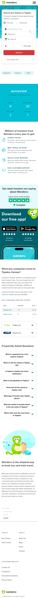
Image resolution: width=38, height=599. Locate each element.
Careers (22, 551)
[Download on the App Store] (9, 228)
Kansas (5, 515)
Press (21, 547)
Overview (6, 73)
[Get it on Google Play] (28, 228)
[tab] (9, 24)
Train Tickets (6, 542)
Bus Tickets (5, 508)
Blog (20, 542)
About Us (22, 538)
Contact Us (6, 567)
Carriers (17, 73)
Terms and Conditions (10, 576)
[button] (34, 3)
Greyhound (7, 314)
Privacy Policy (7, 580)
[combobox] (19, 29)
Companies (6, 571)
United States (7, 511)
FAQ (28, 73)
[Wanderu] (9, 2)
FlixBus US (7, 310)
